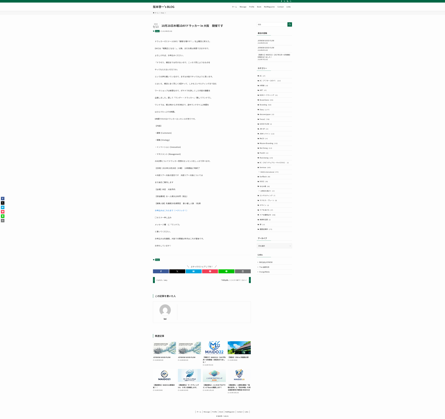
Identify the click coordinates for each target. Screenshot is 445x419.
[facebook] (281, 1)
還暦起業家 (266, 229)
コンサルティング (267, 195)
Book (221, 412)
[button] (161, 271)
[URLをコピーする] (243, 271)
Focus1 (264, 119)
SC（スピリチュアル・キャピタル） (274, 162)
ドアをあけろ (266, 210)
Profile (214, 412)
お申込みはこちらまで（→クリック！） (171, 210)
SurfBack (265, 176)
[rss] (287, 1)
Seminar (265, 167)
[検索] (290, 1)
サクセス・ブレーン (268, 200)
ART (263, 90)
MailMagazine (230, 412)
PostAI (264, 153)
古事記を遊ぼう (268, 191)
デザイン (264, 205)
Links (246, 412)
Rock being (266, 158)
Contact (239, 412)
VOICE (264, 181)
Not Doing (266, 148)
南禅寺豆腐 (265, 219)
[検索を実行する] (289, 24)
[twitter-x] (284, 1)
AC (262, 76)
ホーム (199, 412)
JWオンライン (267, 133)
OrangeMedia (264, 272)
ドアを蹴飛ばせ (267, 215)
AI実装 (264, 85)
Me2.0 (264, 138)
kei (165, 319)
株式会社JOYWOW (265, 262)
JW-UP (264, 129)
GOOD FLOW (266, 124)
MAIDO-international (269, 172)
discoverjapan (267, 114)
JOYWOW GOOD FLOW (266, 41)
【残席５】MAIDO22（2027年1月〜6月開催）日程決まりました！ (274, 57)
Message (207, 412)
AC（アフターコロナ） (270, 80)
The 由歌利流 (264, 267)
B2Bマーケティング (269, 95)
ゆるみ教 (265, 186)
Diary (157, 31)
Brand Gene (266, 100)
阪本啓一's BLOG (163, 6)
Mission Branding (269, 143)
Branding (265, 105)
